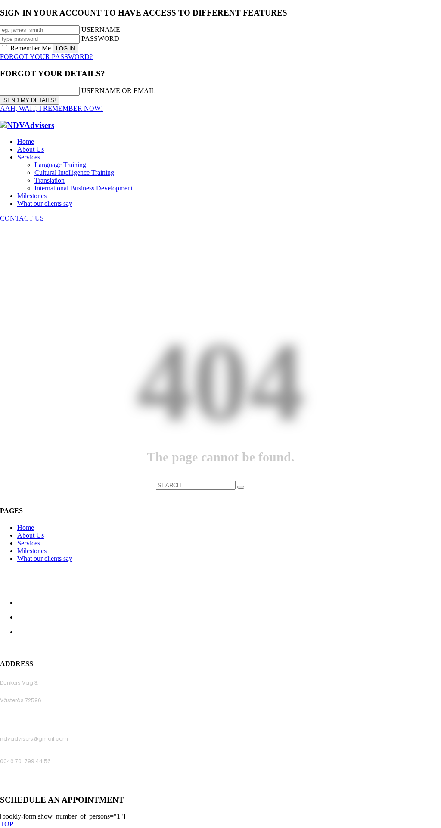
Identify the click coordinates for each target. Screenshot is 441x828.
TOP (6, 824)
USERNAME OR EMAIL (118, 90)
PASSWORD (100, 38)
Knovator (279, 647)
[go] (240, 487)
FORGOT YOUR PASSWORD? (46, 56)
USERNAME (100, 29)
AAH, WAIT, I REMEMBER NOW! (51, 108)
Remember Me (31, 48)
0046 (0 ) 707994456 (28, 783)
